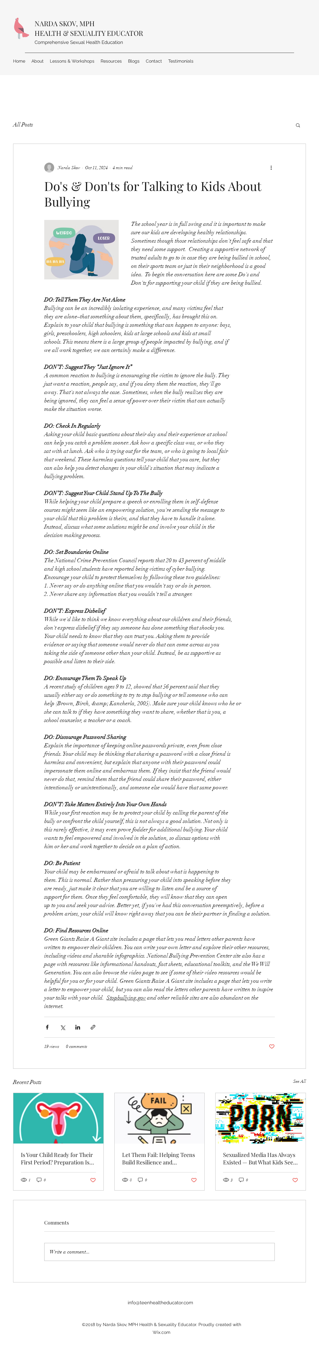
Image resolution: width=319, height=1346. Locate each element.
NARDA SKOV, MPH (65, 23)
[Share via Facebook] (47, 1027)
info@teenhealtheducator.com (160, 1303)
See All (299, 1081)
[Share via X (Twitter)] (62, 1027)
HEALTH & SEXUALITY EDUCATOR (89, 33)
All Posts (23, 124)
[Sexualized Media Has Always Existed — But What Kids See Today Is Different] (261, 1118)
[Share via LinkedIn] (78, 1027)
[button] (298, 124)
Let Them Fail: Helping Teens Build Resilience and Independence (158, 1158)
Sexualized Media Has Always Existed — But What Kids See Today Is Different (259, 1158)
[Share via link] (93, 1027)
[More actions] (271, 167)
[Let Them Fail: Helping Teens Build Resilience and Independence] (160, 1118)
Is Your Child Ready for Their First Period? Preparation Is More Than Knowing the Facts (57, 1158)
